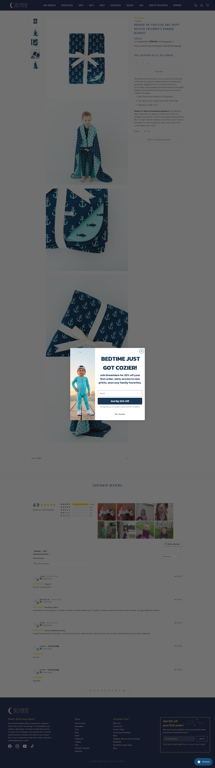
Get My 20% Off (120, 401)
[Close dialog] (141, 351)
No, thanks (120, 414)
